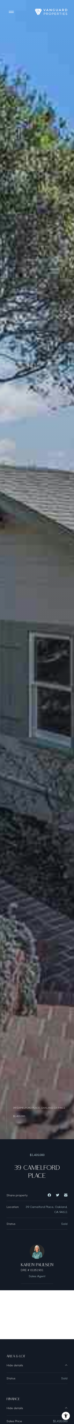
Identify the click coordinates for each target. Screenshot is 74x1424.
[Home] (51, 12)
